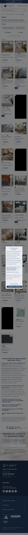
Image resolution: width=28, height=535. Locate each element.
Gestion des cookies (11, 268)
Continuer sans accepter (14, 248)
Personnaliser (14, 284)
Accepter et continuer (14, 286)
